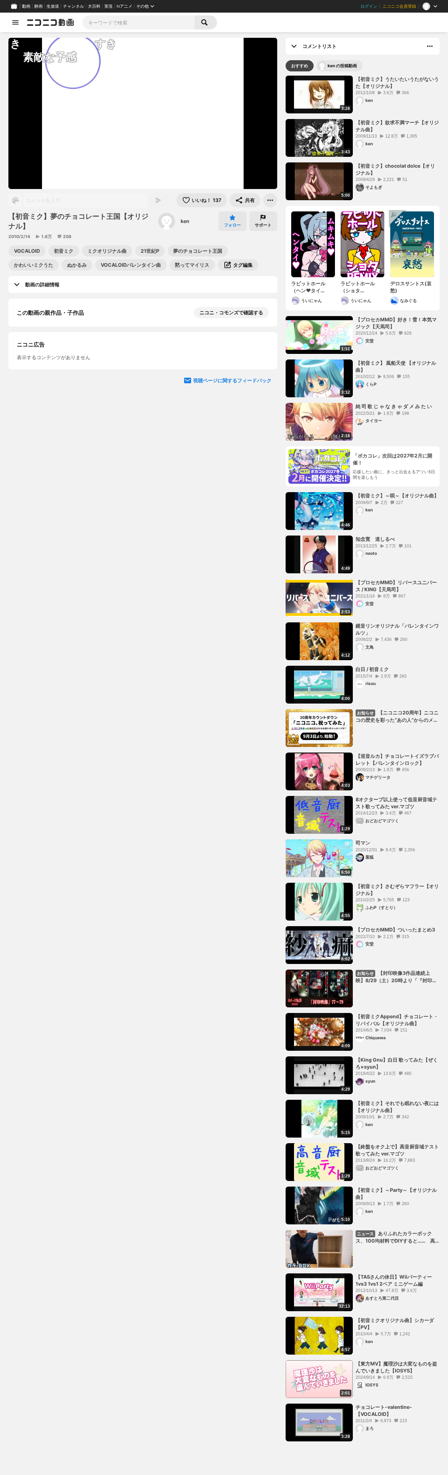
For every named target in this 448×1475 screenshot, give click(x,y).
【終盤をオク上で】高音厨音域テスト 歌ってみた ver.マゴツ (397, 1150)
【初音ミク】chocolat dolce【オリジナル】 (395, 169)
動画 (26, 6)
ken (185, 221)
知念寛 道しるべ (375, 539)
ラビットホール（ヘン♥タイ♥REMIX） (308, 287)
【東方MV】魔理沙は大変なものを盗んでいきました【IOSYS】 (396, 1367)
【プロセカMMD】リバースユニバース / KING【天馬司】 (396, 585)
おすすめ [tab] (299, 65)
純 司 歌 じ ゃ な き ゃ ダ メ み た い (394, 406)
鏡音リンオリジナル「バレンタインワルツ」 (397, 629)
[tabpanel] (363, 758)
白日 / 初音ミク (372, 669)
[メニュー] (270, 200)
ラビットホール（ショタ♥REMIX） (358, 287)
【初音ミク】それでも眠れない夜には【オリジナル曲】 (397, 1106)
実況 (108, 6)
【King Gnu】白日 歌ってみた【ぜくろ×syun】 (397, 1063)
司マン (363, 843)
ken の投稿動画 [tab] (342, 65)
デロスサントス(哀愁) (411, 286)
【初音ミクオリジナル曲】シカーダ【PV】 (395, 1323)
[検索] (206, 22)
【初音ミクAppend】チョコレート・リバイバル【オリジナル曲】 (397, 1019)
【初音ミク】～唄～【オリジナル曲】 (397, 495)
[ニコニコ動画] (50, 22)
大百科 (94, 6)
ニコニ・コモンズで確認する (231, 312)
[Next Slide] (263, 385)
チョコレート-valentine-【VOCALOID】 (384, 1410)
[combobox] (139, 22)
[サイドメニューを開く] (15, 22)
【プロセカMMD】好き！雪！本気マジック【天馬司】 (396, 322)
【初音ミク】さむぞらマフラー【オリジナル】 (397, 889)
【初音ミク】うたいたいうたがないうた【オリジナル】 (397, 82)
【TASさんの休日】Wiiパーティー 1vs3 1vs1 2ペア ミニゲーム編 (396, 1280)
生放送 (53, 6)
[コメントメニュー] (430, 46)
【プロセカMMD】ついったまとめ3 (395, 929)
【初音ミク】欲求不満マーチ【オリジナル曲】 (397, 125)
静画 (38, 6)
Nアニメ (124, 6)
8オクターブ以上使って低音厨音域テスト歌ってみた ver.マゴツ (396, 802)
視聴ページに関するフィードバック (232, 564)
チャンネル (73, 6)
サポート (263, 225)
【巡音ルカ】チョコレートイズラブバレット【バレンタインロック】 (397, 759)
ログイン (368, 6)
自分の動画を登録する (56, 432)
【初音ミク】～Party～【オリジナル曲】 (396, 1193)
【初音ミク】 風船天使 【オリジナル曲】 (396, 366)
